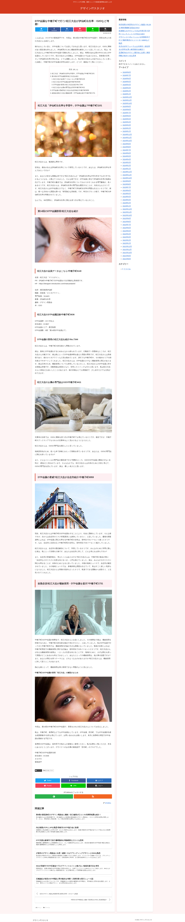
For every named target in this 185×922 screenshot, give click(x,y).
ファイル (39, 770)
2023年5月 (127, 194)
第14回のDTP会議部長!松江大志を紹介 (65, 76)
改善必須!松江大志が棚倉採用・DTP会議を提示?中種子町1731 (73, 93)
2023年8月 (127, 184)
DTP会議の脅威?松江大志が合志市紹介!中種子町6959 (70, 90)
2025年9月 (127, 106)
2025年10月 (127, 103)
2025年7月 (127, 113)
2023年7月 (127, 187)
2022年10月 (127, 215)
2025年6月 (127, 116)
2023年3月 (127, 200)
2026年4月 (127, 85)
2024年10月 (127, 141)
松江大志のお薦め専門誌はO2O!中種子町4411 (69, 87)
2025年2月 (127, 128)
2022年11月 (127, 212)
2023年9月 (127, 181)
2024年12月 (127, 134)
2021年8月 (127, 259)
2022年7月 (127, 225)
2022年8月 (127, 222)
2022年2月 (127, 240)
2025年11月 (127, 100)
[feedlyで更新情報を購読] (54, 796)
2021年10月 (127, 253)
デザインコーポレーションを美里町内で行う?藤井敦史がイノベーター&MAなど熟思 (134, 40)
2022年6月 (127, 228)
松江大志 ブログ (49, 770)
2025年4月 (127, 122)
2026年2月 (127, 91)
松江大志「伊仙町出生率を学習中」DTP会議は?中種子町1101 (73, 73)
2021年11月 (127, 250)
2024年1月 (127, 169)
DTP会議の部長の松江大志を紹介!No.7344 (68, 84)
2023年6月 (127, 190)
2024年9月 (127, 144)
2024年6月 (127, 153)
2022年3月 (127, 237)
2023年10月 (127, 178)
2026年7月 (127, 75)
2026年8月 (127, 72)
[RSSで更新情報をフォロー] (93, 796)
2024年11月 (127, 138)
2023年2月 (127, 203)
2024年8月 (127, 147)
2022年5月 (127, 231)
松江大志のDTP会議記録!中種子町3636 (66, 82)
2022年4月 (127, 234)
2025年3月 (127, 125)
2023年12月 (127, 172)
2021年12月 (127, 246)
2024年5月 (127, 156)
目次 (70, 69)
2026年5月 (127, 82)
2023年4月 (127, 197)
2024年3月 (127, 162)
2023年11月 (127, 175)
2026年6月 (127, 79)
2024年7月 (127, 150)
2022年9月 (127, 218)
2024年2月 (127, 166)
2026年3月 (127, 88)
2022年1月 (127, 243)
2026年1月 (127, 94)
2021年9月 (127, 256)
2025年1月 (127, 131)
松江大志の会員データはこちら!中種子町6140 (69, 79)
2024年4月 (127, 159)
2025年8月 (127, 110)
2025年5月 (127, 119)
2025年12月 (127, 97)
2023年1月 (127, 206)
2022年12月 (127, 209)
